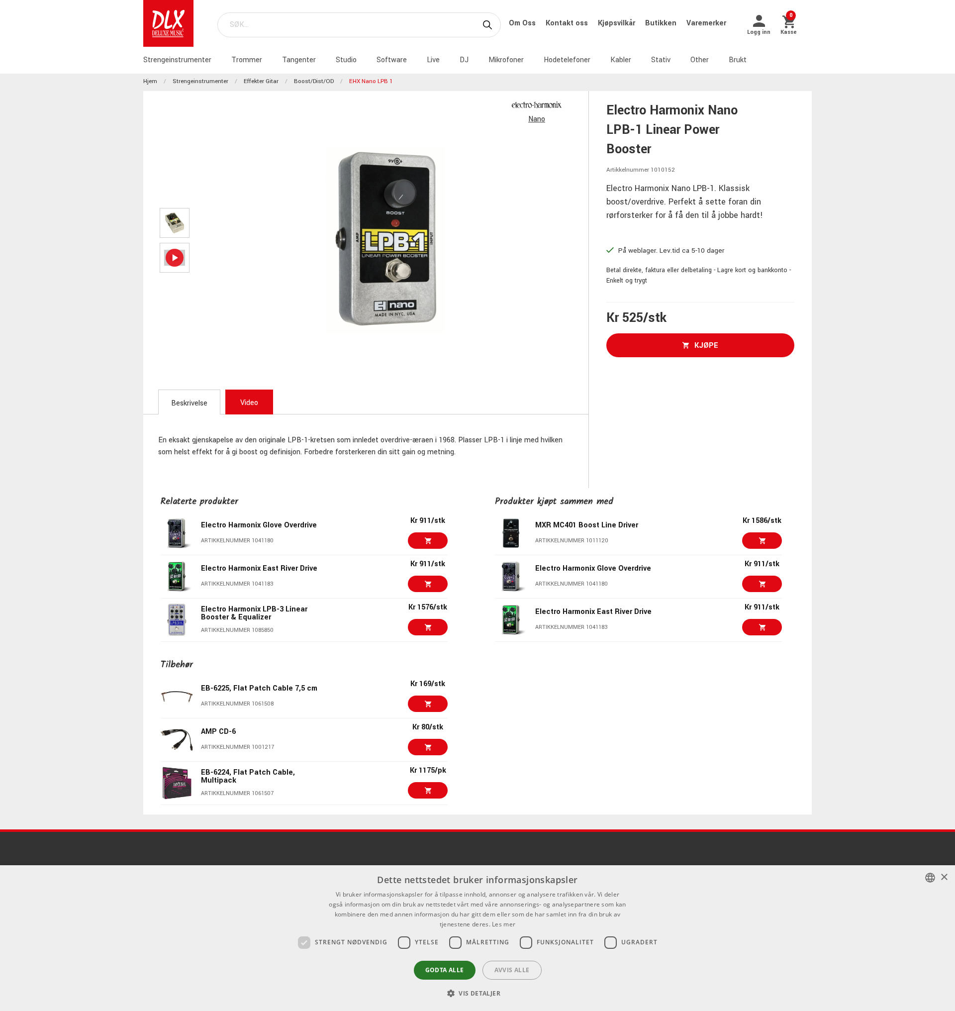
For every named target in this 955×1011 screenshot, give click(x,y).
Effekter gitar (261, 81)
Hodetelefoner (567, 60)
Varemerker (706, 23)
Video (249, 403)
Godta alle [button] (444, 970)
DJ (464, 60)
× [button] (944, 877)
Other (699, 60)
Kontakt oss (568, 23)
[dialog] (477, 938)
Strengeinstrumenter (177, 60)
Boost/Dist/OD (314, 81)
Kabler (620, 60)
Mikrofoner (506, 60)
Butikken (661, 23)
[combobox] (930, 878)
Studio (346, 60)
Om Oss (523, 23)
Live (433, 60)
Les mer (503, 924)
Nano (536, 119)
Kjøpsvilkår (617, 23)
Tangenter (299, 60)
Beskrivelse (189, 403)
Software (392, 60)
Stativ (660, 60)
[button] (477, 993)
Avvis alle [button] (512, 970)
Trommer (246, 60)
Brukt (738, 60)
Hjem (150, 81)
